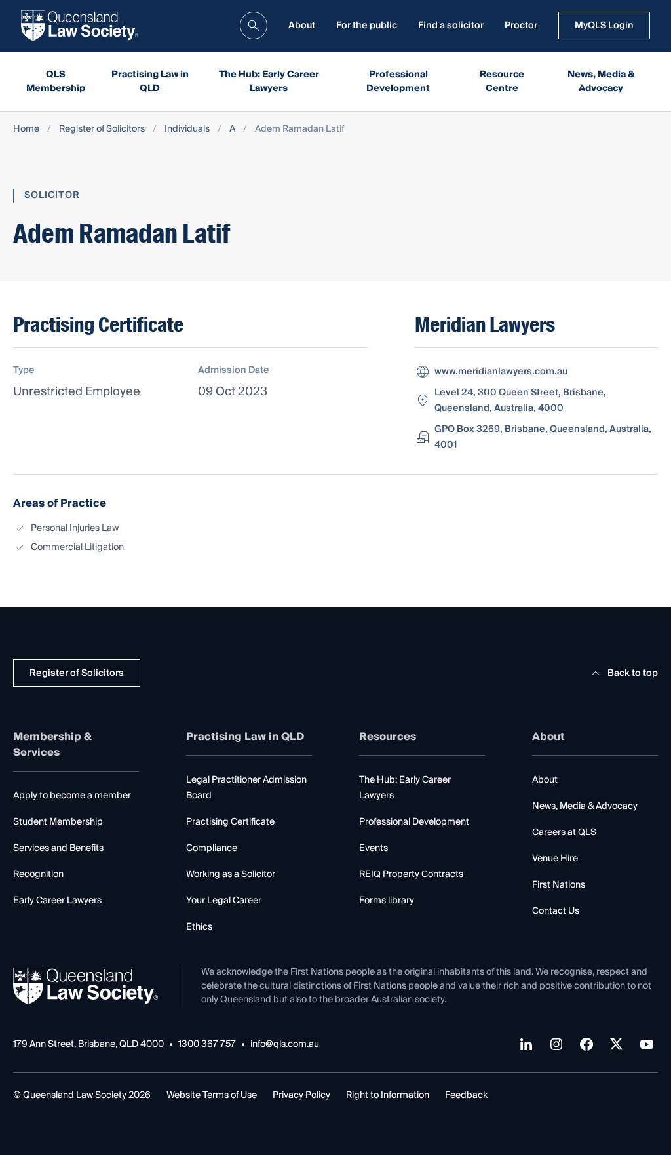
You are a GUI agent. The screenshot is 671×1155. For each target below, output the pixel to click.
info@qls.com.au (284, 1044)
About (301, 25)
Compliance (211, 848)
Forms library (386, 901)
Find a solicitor (451, 25)
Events (373, 848)
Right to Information (387, 1095)
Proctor (521, 25)
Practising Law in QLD (150, 81)
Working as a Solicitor (230, 874)
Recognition (38, 874)
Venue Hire (555, 859)
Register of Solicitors (102, 129)
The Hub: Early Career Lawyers (269, 81)
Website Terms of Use (211, 1095)
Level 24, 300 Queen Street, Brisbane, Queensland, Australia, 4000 (520, 400)
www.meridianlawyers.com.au (500, 372)
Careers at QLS (564, 832)
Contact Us (555, 911)
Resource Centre (502, 81)
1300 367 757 (207, 1044)
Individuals (187, 129)
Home (26, 129)
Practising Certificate (230, 822)
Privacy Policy (301, 1095)
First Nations (558, 885)
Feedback (466, 1095)
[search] (253, 25)
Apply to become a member (72, 796)
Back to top (632, 673)
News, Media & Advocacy (601, 81)
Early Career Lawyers (57, 901)
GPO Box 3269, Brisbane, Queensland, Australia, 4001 (542, 437)
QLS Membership (55, 81)
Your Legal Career (223, 901)
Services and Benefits (58, 848)
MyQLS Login (604, 25)
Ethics (199, 927)
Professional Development (398, 81)
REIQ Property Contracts (411, 874)
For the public (366, 25)
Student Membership (58, 822)
